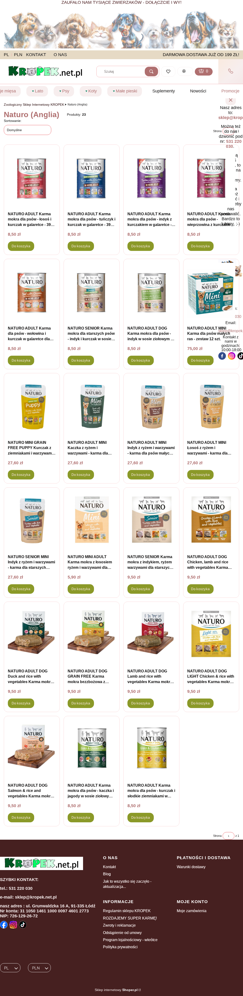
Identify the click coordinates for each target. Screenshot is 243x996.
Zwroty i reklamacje (119, 925)
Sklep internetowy (116, 990)
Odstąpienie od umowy (122, 933)
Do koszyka (21, 246)
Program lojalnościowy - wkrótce (130, 940)
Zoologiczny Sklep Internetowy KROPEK (34, 104)
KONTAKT (36, 54)
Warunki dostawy (191, 867)
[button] (151, 71)
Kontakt (109, 867)
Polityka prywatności (120, 947)
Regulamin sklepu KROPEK (127, 911)
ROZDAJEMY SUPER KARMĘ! (130, 918)
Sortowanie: (13, 121)
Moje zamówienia (191, 911)
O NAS (60, 54)
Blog (107, 874)
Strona (217, 131)
